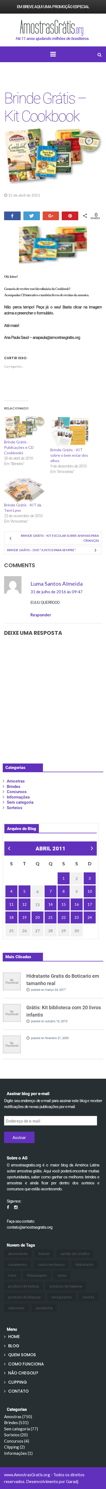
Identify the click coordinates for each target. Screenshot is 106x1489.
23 (76, 917)
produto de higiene (66, 1286)
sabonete (16, 1307)
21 (50, 917)
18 (11, 917)
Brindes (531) (16, 1422)
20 (37, 917)
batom (44, 1253)
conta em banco (51, 1264)
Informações (18, 797)
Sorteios (14, 807)
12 (24, 904)
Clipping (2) (14, 1446)
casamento (17, 1264)
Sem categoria (20, 802)
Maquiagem (37, 1275)
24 (90, 917)
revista (88, 1297)
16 (76, 904)
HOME (14, 1336)
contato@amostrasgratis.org (29, 1227)
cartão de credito (74, 1253)
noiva (62, 1275)
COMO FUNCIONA (26, 1364)
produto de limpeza (24, 1297)
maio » (92, 851)
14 (50, 904)
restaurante (61, 1297)
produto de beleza (23, 1286)
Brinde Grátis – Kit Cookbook (45, 107)
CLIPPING (17, 1382)
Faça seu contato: (21, 1221)
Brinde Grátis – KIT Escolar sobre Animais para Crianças (60, 538)
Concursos (17, 791)
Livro (12, 1275)
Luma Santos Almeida (56, 583)
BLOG (13, 1346)
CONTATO (18, 1391)
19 (24, 917)
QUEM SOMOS (22, 1355)
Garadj (72, 1481)
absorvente (18, 1253)
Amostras (54, 195)
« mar (8, 849)
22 (63, 917)
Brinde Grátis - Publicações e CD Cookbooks (19, 447)
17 (90, 904)
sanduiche (44, 1307)
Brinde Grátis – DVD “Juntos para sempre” (41, 550)
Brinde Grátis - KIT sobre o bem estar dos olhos (69, 455)
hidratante (84, 1264)
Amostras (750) (18, 1416)
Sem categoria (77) (21, 1428)
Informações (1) (18, 1453)
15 (63, 904)
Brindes (13, 786)
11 (11, 904)
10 (90, 891)
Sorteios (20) (16, 1434)
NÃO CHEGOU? (23, 1373)
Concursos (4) (16, 1440)
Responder (40, 614)
